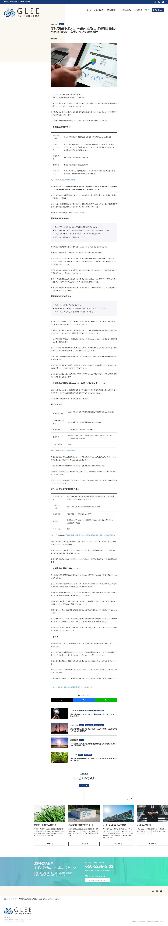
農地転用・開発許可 (98, 710)
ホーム (8, 899)
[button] (128, 799)
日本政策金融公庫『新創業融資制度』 (66, 180)
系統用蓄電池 (89, 710)
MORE (49, 844)
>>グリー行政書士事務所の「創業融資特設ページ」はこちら (72, 687)
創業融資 (54, 38)
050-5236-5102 (99, 866)
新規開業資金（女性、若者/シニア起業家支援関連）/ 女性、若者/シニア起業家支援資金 (91, 535)
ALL (83, 785)
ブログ (61, 24)
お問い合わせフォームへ (98, 880)
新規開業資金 (70, 450)
